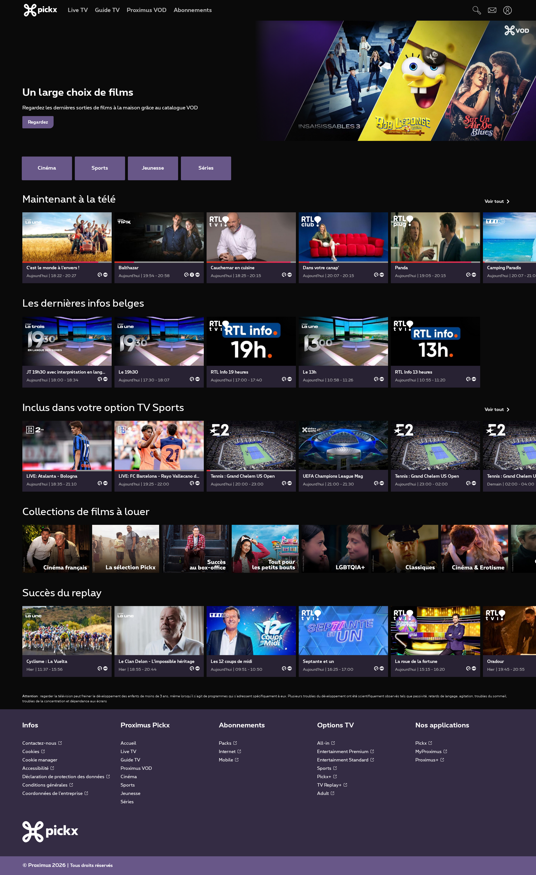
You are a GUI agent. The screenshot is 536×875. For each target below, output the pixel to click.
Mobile (226, 760)
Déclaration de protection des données (64, 777)
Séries (127, 802)
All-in (324, 743)
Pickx (421, 743)
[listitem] (55, 549)
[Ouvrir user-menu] (507, 10)
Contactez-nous (40, 743)
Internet (228, 751)
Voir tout (494, 201)
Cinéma (129, 777)
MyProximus (429, 751)
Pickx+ (324, 777)
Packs (226, 743)
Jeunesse (130, 793)
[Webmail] (492, 10)
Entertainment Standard (343, 760)
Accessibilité (36, 768)
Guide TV (130, 760)
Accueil (128, 743)
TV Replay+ (330, 785)
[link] (67, 247)
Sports (128, 785)
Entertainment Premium (343, 751)
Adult (323, 793)
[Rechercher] (476, 10)
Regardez (38, 122)
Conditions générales (45, 785)
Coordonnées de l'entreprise (53, 793)
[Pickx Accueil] (50, 831)
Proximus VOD (136, 768)
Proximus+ (427, 760)
